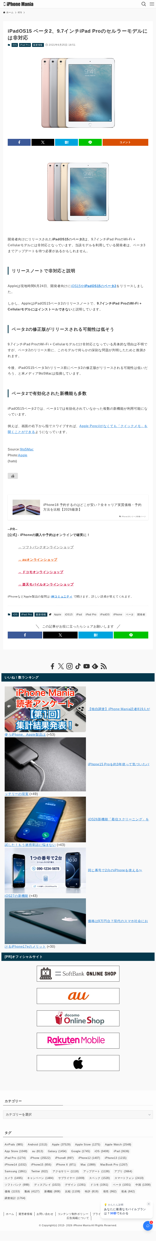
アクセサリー (66, 1171)
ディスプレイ (47, 1184)
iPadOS (105, 614)
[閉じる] (148, 1203)
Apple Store (87, 1144)
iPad (79, 614)
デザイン (75, 1184)
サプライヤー (71, 1178)
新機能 (52, 1191)
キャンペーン (40, 1178)
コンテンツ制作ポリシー (73, 1213)
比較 (72, 1191)
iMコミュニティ (61, 596)
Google (80, 1151)
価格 (12, 1191)
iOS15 (69, 614)
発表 (128, 1191)
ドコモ (99, 1184)
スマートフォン (129, 1178)
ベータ (130, 614)
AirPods (14, 1144)
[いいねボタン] (13, 476)
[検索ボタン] (144, 4)
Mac (88, 1164)
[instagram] (69, 666)
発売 (110, 1191)
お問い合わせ (45, 1213)
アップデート (96, 1171)
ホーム (10, 1213)
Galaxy (57, 1151)
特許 (91, 1191)
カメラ (14, 1178)
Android (37, 1144)
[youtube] (86, 666)
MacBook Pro (114, 1164)
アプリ (123, 1171)
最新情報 (38, 45)
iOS (15, 45)
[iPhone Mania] (18, 4)
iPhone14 (15, 1164)
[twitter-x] (61, 666)
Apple (22, 455)
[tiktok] (78, 666)
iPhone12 (89, 1157)
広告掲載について (78, 1218)
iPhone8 (64, 1157)
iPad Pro (25, 45)
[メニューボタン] (152, 4)
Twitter (39, 1171)
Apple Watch (118, 1144)
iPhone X (66, 1164)
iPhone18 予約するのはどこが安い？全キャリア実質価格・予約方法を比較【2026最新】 (92, 507)
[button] (19, 142)
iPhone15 (41, 1164)
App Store (16, 1151)
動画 (32, 1191)
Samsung (15, 1171)
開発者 (141, 614)
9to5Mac (27, 449)
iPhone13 (116, 1157)
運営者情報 (25, 1213)
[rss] (103, 666)
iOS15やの (93, 286)
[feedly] (95, 666)
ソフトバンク (17, 1184)
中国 (143, 1184)
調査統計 (15, 1198)
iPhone (117, 614)
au (37, 1151)
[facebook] (52, 666)
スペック (99, 1178)
